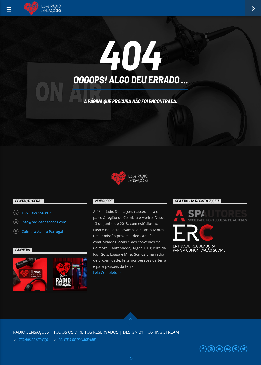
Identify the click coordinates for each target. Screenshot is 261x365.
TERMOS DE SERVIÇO (33, 340)
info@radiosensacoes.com (44, 222)
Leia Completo (105, 272)
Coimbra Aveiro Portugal (42, 231)
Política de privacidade (77, 340)
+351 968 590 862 (36, 212)
